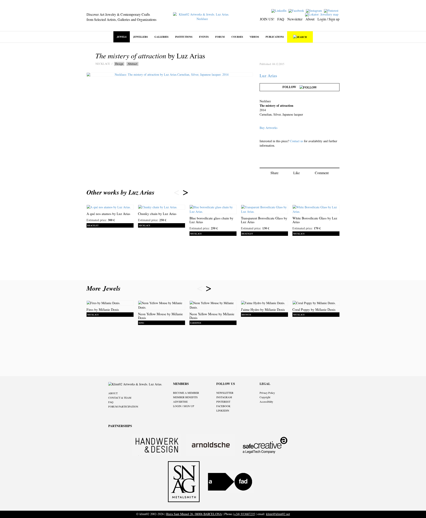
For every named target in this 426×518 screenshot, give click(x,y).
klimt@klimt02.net (278, 514)
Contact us (296, 141)
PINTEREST (223, 401)
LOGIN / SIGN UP (183, 406)
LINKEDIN (222, 410)
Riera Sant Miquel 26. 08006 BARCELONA (194, 514)
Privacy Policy (267, 392)
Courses (237, 37)
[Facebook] (296, 10)
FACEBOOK (223, 406)
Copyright (265, 397)
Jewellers (140, 37)
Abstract (132, 64)
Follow (291, 87)
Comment (322, 172)
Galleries (161, 37)
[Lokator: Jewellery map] (322, 14)
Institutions (183, 37)
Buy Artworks (268, 128)
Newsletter (294, 19)
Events (204, 37)
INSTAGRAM (224, 397)
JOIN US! (267, 19)
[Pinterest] (331, 10)
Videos (254, 37)
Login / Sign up (328, 19)
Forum (220, 37)
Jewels (121, 37)
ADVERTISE (180, 401)
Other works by (120, 192)
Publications (275, 37)
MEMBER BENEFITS (185, 397)
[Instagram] (314, 10)
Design (119, 64)
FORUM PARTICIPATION (123, 406)
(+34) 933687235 (244, 514)
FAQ (280, 19)
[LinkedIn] (279, 10)
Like (296, 172)
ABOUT (113, 393)
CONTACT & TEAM (119, 397)
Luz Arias (268, 76)
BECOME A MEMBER (186, 392)
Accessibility (266, 401)
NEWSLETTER (224, 392)
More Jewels (105, 288)
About (310, 19)
